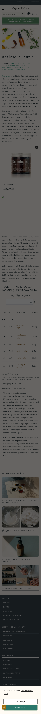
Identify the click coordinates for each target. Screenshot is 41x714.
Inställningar (20, 701)
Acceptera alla (20, 708)
